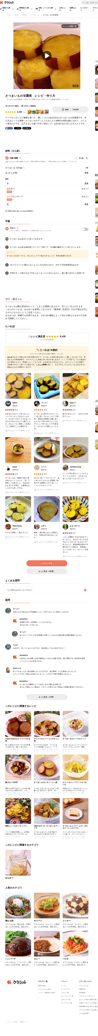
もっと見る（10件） (47, 697)
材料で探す (42, 986)
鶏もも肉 (9, 920)
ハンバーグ (10, 959)
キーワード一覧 (66, 1003)
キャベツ (38, 920)
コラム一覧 (65, 992)
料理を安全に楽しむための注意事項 (20, 211)
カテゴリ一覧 (65, 999)
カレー (37, 959)
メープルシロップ (15, 196)
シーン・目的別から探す (46, 992)
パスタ (66, 959)
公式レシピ (62, 9)
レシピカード (84, 9)
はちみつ (11, 188)
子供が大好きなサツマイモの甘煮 (17, 740)
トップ (63, 986)
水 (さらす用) (11, 173)
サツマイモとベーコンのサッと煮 (46, 740)
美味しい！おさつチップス (16, 826)
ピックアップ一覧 (67, 996)
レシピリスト (65, 989)
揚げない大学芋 (11, 782)
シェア (10, 128)
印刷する (27, 128)
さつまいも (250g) (13, 168)
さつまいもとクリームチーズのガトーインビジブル (75, 827)
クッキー (67, 920)
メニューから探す (44, 989)
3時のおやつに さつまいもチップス (46, 827)
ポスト (19, 128)
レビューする (46, 563)
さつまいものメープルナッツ (74, 739)
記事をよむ (73, 9)
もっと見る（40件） (46, 571)
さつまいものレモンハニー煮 (45, 782)
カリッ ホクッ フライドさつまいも (75, 783)
